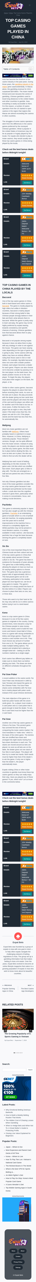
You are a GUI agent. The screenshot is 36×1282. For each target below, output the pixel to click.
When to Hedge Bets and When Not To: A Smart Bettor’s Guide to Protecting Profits (19, 1128)
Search (30, 1070)
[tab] (14, 1052)
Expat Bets (13, 42)
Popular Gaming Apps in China (8, 988)
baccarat (5, 306)
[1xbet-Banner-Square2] (18, 1088)
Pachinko (13, 513)
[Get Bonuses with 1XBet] (18, 77)
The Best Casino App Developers (27, 988)
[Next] (30, 1030)
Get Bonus (27, 182)
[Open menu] (29, 5)
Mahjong (15, 432)
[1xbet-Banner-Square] (18, 1209)
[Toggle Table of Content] (29, 69)
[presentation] (18, 1019)
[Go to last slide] (5, 1030)
